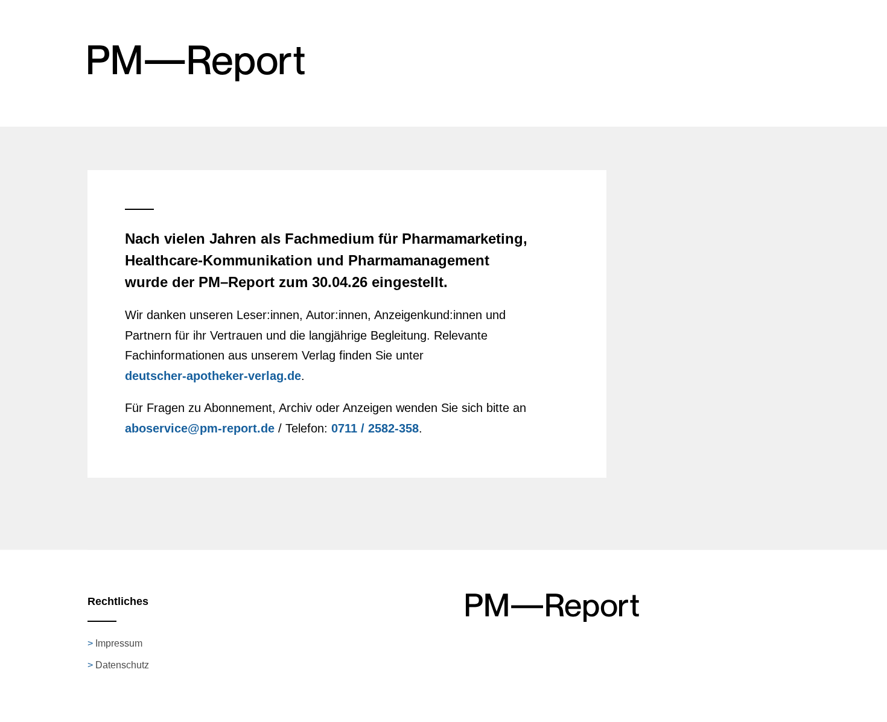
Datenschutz (122, 665)
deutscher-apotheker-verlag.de (213, 375)
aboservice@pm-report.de (200, 428)
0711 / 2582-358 (375, 428)
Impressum (118, 643)
